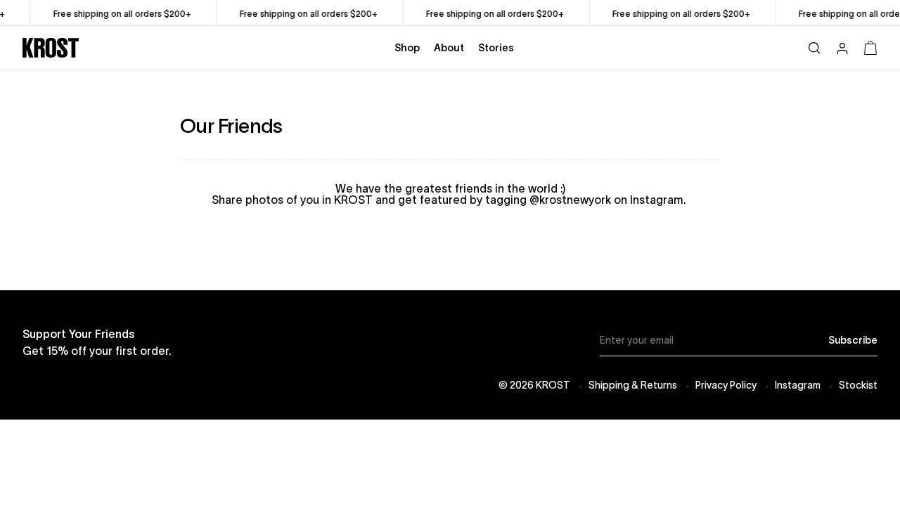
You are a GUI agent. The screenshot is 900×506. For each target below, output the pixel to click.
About (449, 47)
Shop (407, 47)
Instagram (798, 385)
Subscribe (853, 340)
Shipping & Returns (633, 385)
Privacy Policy (726, 385)
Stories (496, 47)
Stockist (858, 385)
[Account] (842, 50)
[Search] (814, 47)
